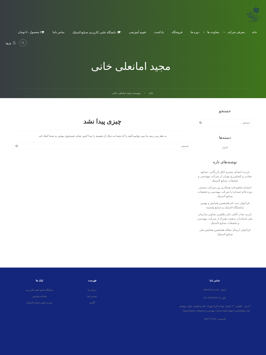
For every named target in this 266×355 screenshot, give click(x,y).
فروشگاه (177, 32)
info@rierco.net (211, 289)
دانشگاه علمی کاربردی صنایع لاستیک (94, 32)
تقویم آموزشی (137, 32)
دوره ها (195, 32)
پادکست (159, 32)
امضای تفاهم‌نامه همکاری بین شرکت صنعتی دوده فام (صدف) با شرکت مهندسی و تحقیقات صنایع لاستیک (225, 192)
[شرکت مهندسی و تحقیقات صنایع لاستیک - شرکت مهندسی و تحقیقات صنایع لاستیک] (253, 17)
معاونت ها (213, 32)
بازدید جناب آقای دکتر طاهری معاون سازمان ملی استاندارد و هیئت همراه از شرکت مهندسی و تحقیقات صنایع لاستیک (225, 218)
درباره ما (92, 290)
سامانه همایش (39, 296)
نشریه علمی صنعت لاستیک (39, 302)
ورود (8, 43)
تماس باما (58, 32)
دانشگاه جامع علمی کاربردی (39, 290)
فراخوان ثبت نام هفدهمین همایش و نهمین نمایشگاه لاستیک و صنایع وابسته (225, 205)
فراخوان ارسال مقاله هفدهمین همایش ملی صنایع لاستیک (225, 232)
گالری (92, 302)
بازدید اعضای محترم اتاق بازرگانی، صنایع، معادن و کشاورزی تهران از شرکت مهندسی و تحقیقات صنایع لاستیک (225, 176)
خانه (254, 32)
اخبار (225, 147)
